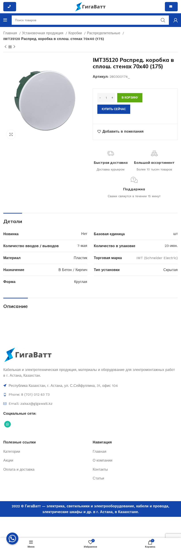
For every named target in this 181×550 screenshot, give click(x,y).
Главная (10, 33)
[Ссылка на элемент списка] (90, 386)
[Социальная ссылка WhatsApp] (7, 424)
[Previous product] (5, 47)
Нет (84, 234)
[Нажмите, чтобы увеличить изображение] (11, 134)
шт (175, 234)
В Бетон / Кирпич (72, 270)
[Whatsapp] (12, 538)
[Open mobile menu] (5, 20)
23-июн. (171, 246)
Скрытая (170, 270)
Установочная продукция (43, 33)
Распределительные (104, 33)
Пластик (80, 258)
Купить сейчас (114, 109)
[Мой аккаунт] (175, 20)
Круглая (80, 282)
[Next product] (14, 47)
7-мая (82, 246)
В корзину (130, 97)
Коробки (75, 33)
